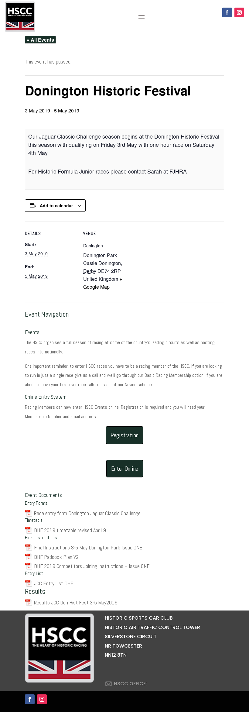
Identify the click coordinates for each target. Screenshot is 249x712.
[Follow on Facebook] (227, 12)
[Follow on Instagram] (239, 12)
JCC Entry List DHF (53, 583)
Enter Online (124, 469)
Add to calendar (56, 205)
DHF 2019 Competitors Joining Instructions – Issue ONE (92, 565)
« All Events (40, 39)
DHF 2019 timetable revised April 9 (70, 530)
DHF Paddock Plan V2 (56, 556)
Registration (124, 435)
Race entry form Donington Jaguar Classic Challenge (87, 513)
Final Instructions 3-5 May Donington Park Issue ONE (88, 547)
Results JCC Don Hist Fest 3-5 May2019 (76, 602)
